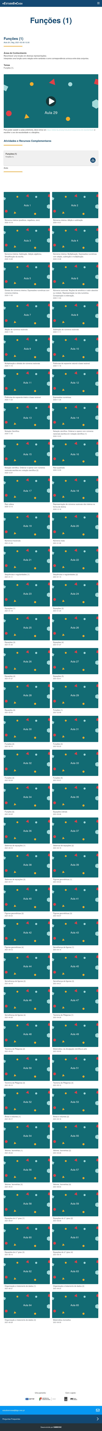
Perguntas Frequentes (11, 1419)
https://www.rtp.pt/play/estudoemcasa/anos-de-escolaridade (70, 130)
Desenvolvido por (51, 1427)
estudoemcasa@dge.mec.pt (13, 1410)
